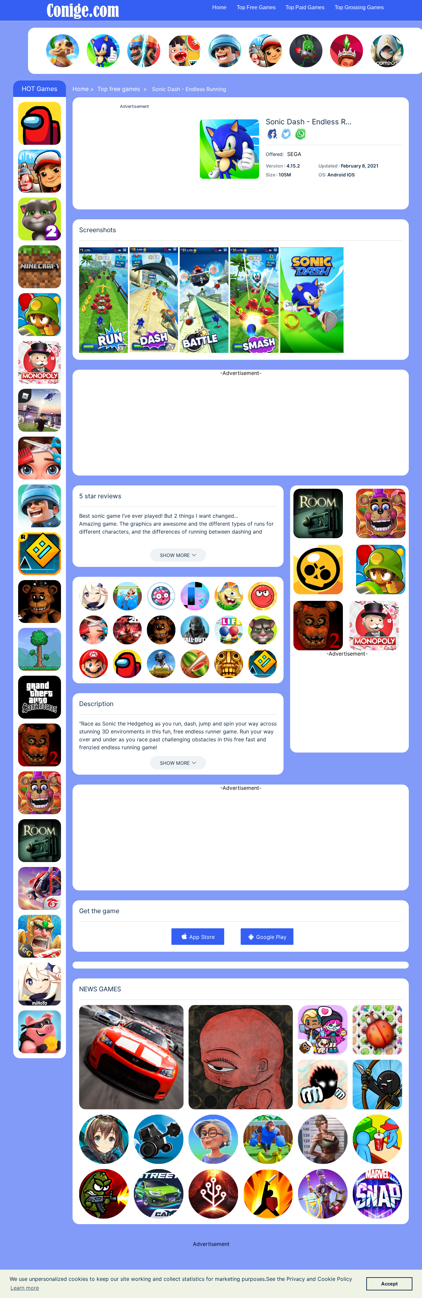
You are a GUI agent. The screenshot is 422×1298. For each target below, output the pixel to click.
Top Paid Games (305, 7)
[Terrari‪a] (39, 649)
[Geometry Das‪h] (39, 553)
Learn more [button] (25, 1287)
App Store (201, 937)
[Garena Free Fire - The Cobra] (39, 888)
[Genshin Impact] (39, 984)
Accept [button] (389, 1283)
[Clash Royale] (143, 50)
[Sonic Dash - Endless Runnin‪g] (103, 50)
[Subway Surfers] (265, 50)
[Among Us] (39, 123)
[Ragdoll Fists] (322, 1084)
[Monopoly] (39, 362)
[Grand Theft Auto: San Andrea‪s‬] (39, 697)
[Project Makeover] (39, 458)
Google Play (270, 937)
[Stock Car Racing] (131, 1057)
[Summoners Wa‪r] (387, 50)
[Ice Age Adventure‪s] (62, 50)
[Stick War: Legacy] (377, 1084)
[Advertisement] (134, 156)
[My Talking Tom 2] (39, 219)
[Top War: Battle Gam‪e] (224, 50)
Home (219, 7)
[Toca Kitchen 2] (184, 50)
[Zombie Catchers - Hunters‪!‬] (305, 50)
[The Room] (39, 840)
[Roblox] (39, 410)
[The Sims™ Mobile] (346, 50)
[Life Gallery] (241, 1057)
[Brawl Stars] (318, 569)
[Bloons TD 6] (39, 314)
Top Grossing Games (359, 7)
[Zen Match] (377, 1030)
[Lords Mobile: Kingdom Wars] (39, 936)
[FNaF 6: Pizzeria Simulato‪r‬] (39, 792)
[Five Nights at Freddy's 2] (39, 745)
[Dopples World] (322, 1030)
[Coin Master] (39, 1031)
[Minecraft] (39, 266)
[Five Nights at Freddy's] (39, 601)
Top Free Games (256, 7)
